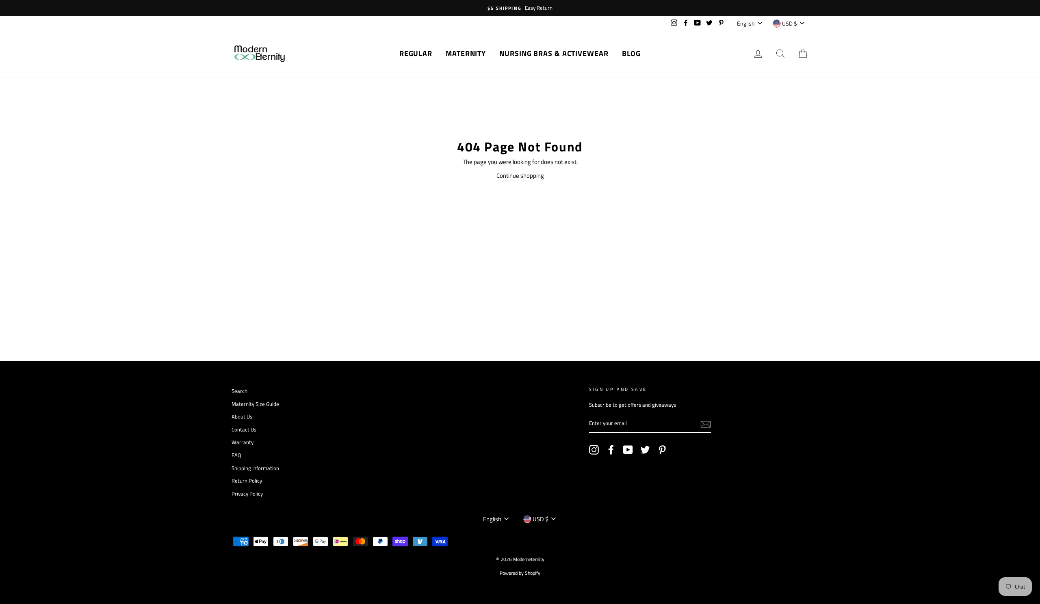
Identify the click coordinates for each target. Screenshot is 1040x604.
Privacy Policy (247, 494)
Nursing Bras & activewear (554, 53)
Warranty (243, 442)
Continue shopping (520, 175)
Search (239, 391)
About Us (242, 417)
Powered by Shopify (520, 573)
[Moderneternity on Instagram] (594, 450)
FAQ (236, 455)
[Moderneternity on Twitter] (645, 450)
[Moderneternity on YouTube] (628, 450)
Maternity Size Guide (255, 404)
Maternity (466, 53)
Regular (415, 53)
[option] (520, 8)
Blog (631, 53)
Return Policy (247, 481)
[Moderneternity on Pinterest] (662, 450)
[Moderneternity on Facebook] (611, 450)
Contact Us (244, 430)
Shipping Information (255, 468)
